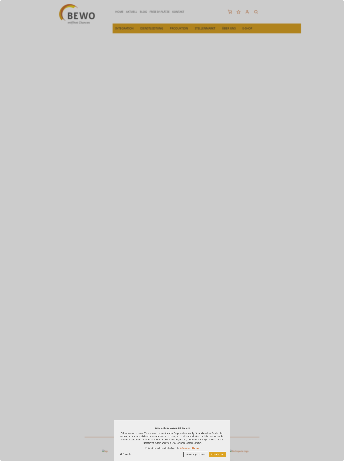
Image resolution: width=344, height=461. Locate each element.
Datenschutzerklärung (189, 448)
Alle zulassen (217, 454)
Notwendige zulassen (196, 454)
